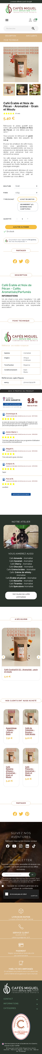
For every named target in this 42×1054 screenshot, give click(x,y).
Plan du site (28, 1049)
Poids (5, 193)
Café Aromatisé (21, 586)
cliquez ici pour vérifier (12, 1045)
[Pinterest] (27, 261)
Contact (8, 999)
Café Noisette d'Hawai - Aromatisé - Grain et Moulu (11, 772)
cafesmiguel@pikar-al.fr (21, 937)
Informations (11, 1003)
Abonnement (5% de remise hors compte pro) (26, 207)
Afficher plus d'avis (21, 494)
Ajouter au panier (21, 227)
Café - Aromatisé (21, 558)
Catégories (10, 1008)
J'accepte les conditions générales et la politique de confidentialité (22, 887)
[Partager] (15, 261)
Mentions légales (17, 1049)
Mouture (7, 186)
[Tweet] (21, 261)
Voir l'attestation (12, 404)
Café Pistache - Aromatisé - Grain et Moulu (30, 771)
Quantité (7, 219)
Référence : (6, 346)
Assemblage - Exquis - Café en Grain (11, 731)
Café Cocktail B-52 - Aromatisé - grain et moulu (21, 670)
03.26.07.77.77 (21, 935)
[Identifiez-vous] (30, 19)
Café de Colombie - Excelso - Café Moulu (30, 731)
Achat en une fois (27, 199)
